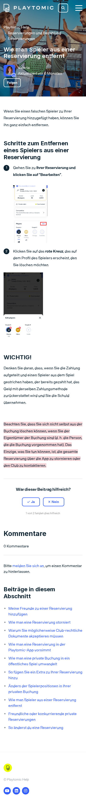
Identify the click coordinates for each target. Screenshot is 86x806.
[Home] (29, 8)
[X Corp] (43, 525)
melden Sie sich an (28, 566)
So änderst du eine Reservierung (35, 727)
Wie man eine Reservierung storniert (39, 622)
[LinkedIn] (53, 525)
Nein (55, 502)
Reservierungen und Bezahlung (34, 33)
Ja (33, 502)
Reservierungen (21, 38)
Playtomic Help (16, 27)
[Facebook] (33, 525)
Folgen (12, 83)
